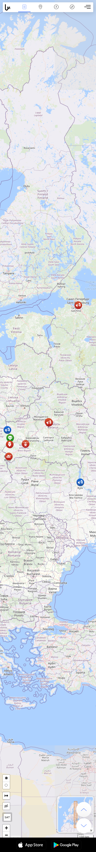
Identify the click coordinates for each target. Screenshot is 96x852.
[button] (8, 456)
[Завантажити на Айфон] (31, 845)
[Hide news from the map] (6, 806)
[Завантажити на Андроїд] (66, 845)
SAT (7, 817)
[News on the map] (9, 7)
